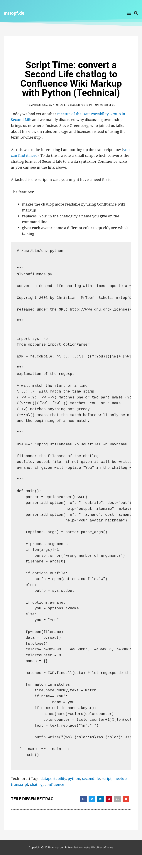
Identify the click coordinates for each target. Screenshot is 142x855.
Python (94, 105)
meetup (120, 778)
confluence (54, 784)
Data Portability (58, 105)
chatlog (36, 784)
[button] (128, 13)
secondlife (91, 778)
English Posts (79, 105)
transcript (19, 784)
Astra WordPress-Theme (98, 847)
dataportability (53, 778)
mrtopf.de (14, 13)
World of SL (107, 105)
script (106, 778)
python (74, 778)
